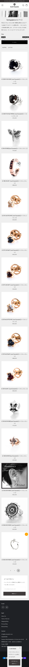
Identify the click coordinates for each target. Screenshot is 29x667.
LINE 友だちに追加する (14, 662)
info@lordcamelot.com (7, 634)
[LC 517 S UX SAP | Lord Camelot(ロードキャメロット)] (14, 235)
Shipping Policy (4, 621)
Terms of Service (5, 618)
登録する (14, 593)
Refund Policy (4, 626)
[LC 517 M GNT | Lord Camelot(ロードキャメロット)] (14, 374)
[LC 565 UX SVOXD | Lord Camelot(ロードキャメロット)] (14, 545)
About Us (3, 616)
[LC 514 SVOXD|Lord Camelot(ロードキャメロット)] (14, 134)
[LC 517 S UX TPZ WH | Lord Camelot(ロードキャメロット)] (14, 201)
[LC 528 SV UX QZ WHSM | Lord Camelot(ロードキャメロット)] (14, 99)
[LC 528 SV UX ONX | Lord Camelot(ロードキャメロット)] (14, 64)
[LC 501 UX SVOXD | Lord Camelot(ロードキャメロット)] (14, 476)
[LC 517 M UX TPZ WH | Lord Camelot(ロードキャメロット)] (14, 305)
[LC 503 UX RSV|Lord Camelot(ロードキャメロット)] (14, 441)
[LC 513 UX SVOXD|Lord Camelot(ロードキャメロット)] (14, 406)
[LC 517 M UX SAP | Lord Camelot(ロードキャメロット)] (14, 339)
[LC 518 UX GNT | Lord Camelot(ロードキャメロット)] (14, 166)
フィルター (14, 42)
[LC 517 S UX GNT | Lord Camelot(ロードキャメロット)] (14, 270)
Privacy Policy (4, 624)
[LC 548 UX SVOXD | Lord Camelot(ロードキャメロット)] (14, 510)
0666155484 (4, 636)
